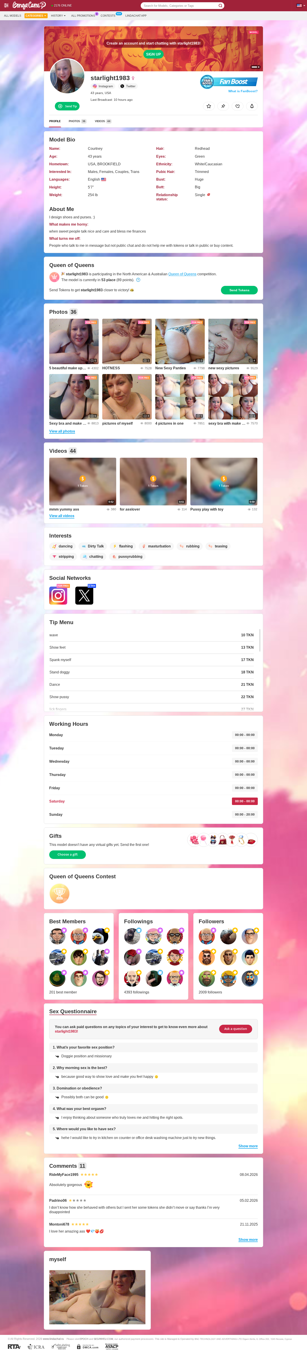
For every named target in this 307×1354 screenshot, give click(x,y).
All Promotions (83, 15)
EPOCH (84, 1339)
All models (12, 15)
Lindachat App (136, 15)
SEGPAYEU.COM (103, 1339)
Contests (108, 15)
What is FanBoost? (243, 91)
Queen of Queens (182, 274)
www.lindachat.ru (53, 1338)
